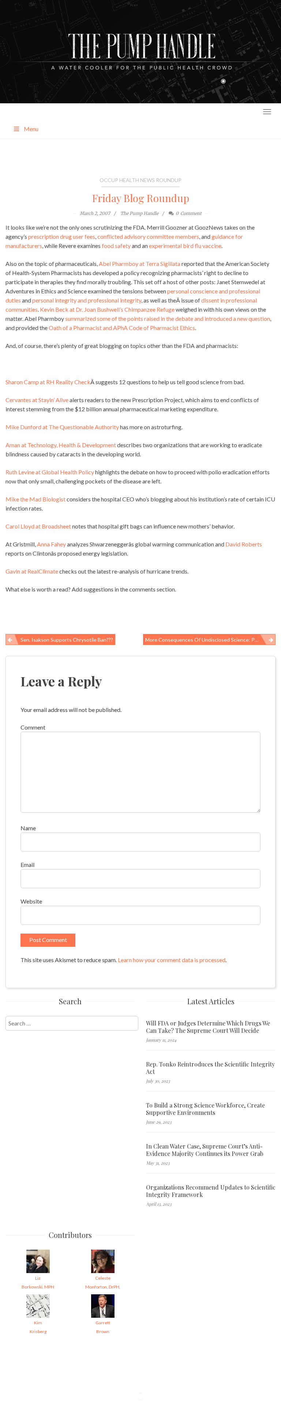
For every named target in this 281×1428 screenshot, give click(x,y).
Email (27, 864)
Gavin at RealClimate (31, 571)
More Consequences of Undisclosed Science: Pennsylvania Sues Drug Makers (210, 640)
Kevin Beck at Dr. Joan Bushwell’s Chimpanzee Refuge (107, 309)
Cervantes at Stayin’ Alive (36, 399)
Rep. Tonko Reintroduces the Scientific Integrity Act (210, 1068)
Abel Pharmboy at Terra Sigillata (139, 263)
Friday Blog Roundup (140, 198)
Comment (32, 727)
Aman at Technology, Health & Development (60, 444)
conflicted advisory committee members (148, 236)
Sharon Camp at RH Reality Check (47, 381)
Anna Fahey (51, 544)
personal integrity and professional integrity (86, 300)
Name (28, 827)
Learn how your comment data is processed (171, 959)
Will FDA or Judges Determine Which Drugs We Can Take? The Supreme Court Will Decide (208, 1027)
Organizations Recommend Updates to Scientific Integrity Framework (211, 1191)
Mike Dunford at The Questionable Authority (62, 426)
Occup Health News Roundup (140, 180)
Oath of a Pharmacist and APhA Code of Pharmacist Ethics (122, 327)
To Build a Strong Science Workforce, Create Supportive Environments (205, 1109)
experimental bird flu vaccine (185, 245)
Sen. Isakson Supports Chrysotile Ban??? (66, 640)
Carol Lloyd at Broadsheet (38, 526)
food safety (116, 245)
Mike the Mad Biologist (35, 499)
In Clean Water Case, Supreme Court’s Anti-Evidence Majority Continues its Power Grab (204, 1150)
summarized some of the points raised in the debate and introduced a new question (167, 318)
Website (31, 901)
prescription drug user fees (61, 236)
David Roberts (243, 544)
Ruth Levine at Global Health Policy (49, 471)
